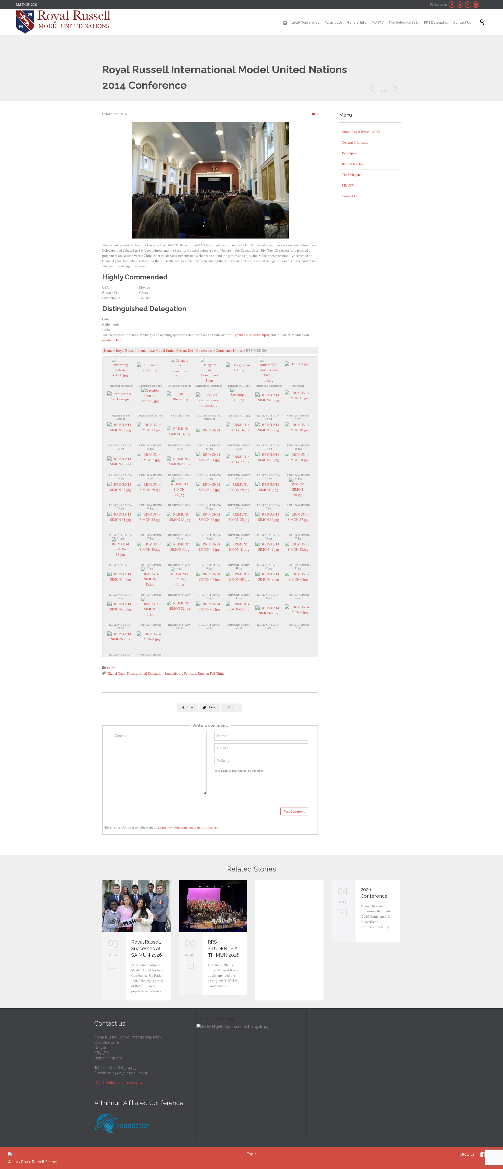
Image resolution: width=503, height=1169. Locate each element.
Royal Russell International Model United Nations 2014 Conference (164, 351)
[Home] (285, 22)
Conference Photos (229, 351)
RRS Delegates (352, 164)
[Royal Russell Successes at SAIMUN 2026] (136, 906)
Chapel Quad (116, 673)
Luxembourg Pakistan (180, 673)
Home (108, 351)
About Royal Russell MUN (361, 132)
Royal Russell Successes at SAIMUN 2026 (146, 948)
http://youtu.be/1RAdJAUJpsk (247, 335)
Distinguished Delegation (145, 673)
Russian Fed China (211, 673)
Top (250, 1154)
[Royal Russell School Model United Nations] (65, 22)
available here (112, 340)
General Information (356, 142)
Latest (111, 668)
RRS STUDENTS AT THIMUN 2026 (224, 948)
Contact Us (350, 196)
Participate (349, 153)
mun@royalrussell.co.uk (127, 1073)
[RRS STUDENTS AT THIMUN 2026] (213, 906)
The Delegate (351, 175)
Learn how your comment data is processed (188, 827)
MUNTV (348, 185)
